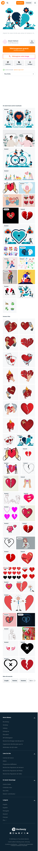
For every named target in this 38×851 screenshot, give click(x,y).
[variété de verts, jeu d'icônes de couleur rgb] (9, 349)
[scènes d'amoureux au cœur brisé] (19, 174)
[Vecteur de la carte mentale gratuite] (11, 304)
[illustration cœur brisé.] (10, 187)
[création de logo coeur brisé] (9, 627)
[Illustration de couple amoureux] (11, 320)
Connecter (28, 3)
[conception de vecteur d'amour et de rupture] (24, 702)
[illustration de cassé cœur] (11, 386)
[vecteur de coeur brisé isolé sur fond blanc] (11, 243)
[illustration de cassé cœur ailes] (11, 534)
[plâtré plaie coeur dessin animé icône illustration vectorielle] (11, 719)
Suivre (32, 43)
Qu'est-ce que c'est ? (19, 70)
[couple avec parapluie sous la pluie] (27, 305)
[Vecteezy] (3, 3)
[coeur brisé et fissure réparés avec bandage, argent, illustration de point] (9, 225)
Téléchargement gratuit (19, 49)
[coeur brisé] (9, 824)
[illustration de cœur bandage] (11, 402)
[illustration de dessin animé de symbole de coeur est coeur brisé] (11, 735)
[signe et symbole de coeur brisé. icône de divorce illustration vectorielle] (11, 672)
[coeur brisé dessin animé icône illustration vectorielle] (24, 656)
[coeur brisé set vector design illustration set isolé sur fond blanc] (12, 810)
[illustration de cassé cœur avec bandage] (11, 369)
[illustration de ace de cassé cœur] (11, 435)
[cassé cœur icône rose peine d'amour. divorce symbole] (9, 701)
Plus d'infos (7, 73)
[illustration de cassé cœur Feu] (11, 567)
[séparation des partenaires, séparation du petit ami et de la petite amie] (11, 279)
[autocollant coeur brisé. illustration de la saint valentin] (23, 824)
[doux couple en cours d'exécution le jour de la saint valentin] (26, 291)
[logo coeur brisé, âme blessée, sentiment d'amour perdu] (24, 227)
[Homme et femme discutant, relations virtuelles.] (19, 137)
